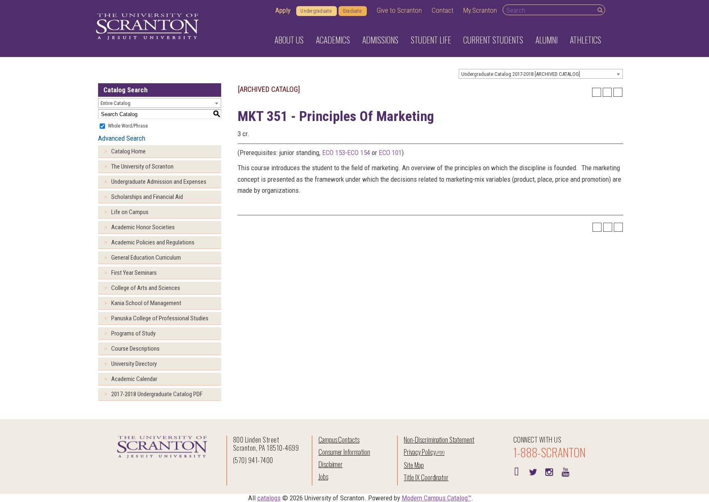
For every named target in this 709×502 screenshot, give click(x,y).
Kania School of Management (146, 303)
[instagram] (549, 471)
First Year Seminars (134, 272)
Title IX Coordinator (426, 477)
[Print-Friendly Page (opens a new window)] (607, 92)
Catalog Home (128, 151)
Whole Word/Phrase (128, 126)
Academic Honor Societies (143, 227)
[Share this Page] (596, 92)
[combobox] (541, 74)
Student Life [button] (431, 40)
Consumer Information (344, 452)
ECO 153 (333, 152)
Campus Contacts (338, 439)
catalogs (269, 498)
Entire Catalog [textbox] (115, 103)
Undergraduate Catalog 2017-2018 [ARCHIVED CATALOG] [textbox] (520, 74)
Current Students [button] (493, 40)
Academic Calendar (134, 379)
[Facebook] (516, 471)
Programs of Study (133, 333)
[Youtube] (566, 471)
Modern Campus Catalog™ (436, 498)
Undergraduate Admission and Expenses (158, 181)
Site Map (414, 465)
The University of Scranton (142, 166)
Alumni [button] (546, 40)
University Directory (134, 363)
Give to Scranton (399, 10)
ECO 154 (358, 152)
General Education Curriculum (146, 257)
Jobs (323, 476)
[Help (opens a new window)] (617, 92)
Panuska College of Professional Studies (159, 318)
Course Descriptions (135, 348)
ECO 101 (390, 152)
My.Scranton (480, 10)
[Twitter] (533, 471)
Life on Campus (130, 212)
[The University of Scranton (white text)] (147, 27)
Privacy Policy (419, 452)
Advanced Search (121, 138)
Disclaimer (330, 464)
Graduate (352, 11)
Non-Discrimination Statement (439, 439)
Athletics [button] (585, 40)
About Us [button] (289, 40)
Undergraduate (316, 11)
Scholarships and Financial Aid (147, 197)
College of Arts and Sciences (145, 288)
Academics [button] (333, 40)
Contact (442, 10)
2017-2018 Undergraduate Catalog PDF (157, 394)
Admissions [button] (380, 40)
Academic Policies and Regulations (152, 242)
